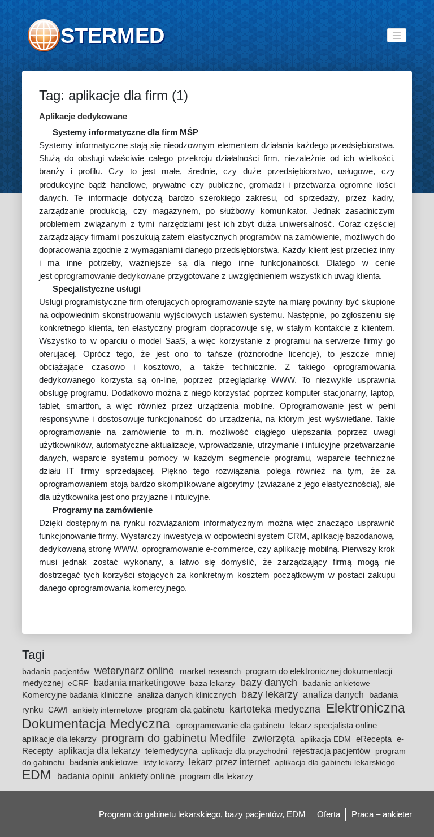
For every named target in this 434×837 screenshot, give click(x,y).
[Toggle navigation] (396, 35)
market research (211, 671)
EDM (38, 774)
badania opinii (86, 776)
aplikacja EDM (326, 739)
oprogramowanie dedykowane (109, 276)
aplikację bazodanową (352, 536)
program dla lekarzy (216, 776)
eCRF (79, 683)
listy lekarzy (164, 762)
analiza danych (334, 694)
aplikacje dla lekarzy (60, 739)
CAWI (59, 709)
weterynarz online (135, 670)
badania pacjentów (57, 671)
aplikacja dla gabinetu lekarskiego (335, 762)
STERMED (112, 35)
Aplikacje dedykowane (83, 116)
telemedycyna (172, 751)
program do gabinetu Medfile (175, 738)
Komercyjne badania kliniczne (78, 695)
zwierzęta (275, 738)
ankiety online (148, 776)
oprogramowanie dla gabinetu (231, 725)
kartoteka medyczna (276, 709)
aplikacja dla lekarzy (100, 750)
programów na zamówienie (289, 236)
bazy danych (270, 682)
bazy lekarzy (271, 694)
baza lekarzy (213, 683)
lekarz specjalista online (333, 725)
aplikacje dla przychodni (245, 751)
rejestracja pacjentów (332, 751)
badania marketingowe (141, 683)
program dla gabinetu (187, 709)
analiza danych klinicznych (187, 695)
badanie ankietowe (336, 683)
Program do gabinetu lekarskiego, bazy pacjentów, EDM (202, 814)
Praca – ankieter (381, 814)
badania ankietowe (105, 762)
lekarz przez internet (230, 762)
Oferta (328, 814)
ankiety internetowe (109, 709)
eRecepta (375, 739)
